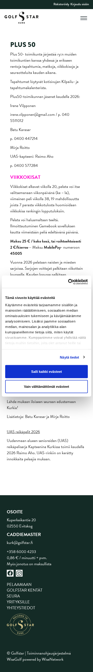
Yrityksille (18, 602)
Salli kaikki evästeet (46, 372)
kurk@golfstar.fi (20, 542)
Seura (13, 596)
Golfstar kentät (24, 590)
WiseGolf (14, 659)
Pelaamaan (19, 584)
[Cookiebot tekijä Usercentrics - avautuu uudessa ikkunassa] (68, 282)
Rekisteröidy (61, 4)
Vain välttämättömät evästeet (46, 386)
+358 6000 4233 (21, 551)
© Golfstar (15, 653)
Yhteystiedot (21, 608)
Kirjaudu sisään (79, 4)
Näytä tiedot (69, 357)
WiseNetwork (52, 659)
